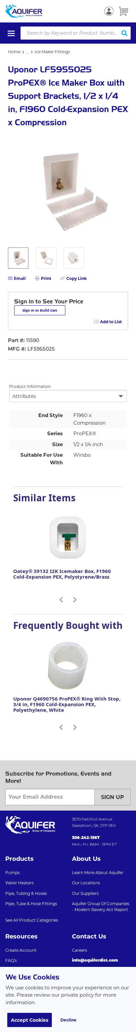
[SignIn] (109, 11)
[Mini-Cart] (123, 11)
